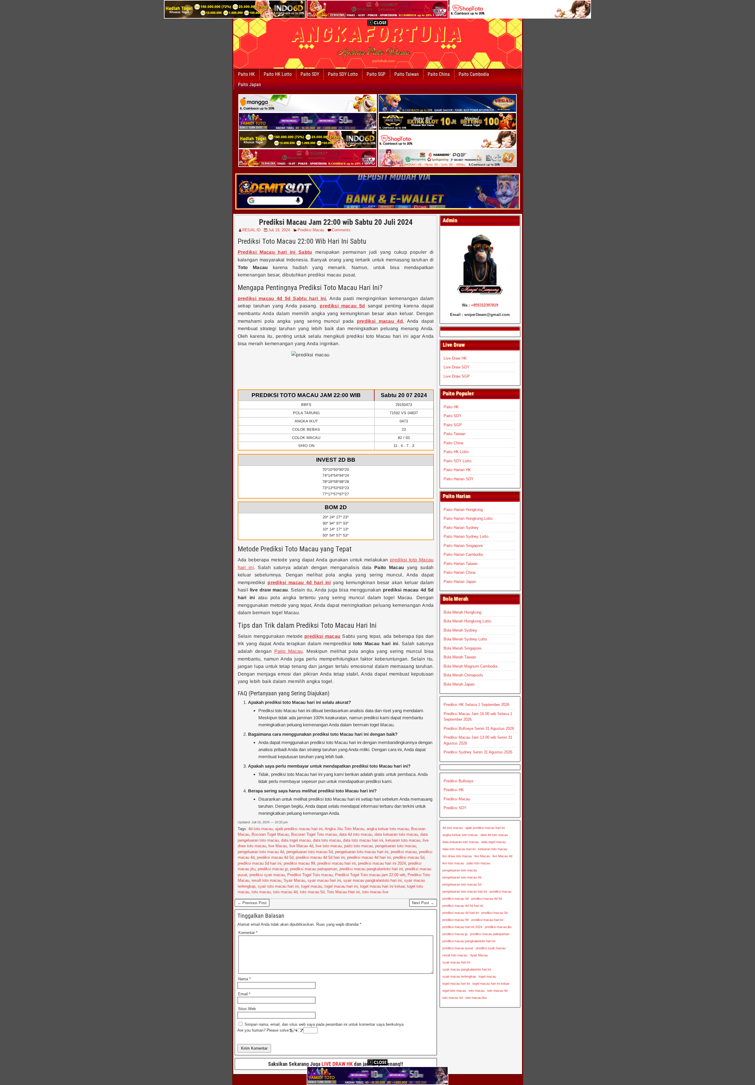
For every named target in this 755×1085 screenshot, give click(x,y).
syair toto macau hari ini (278, 886)
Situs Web (247, 1009)
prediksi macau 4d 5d (275, 857)
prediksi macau (404, 852)
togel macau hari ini (341, 886)
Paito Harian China (459, 572)
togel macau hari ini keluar (382, 886)
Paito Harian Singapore (463, 545)
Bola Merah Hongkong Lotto (467, 621)
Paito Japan (249, 84)
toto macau (261, 892)
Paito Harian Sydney (461, 527)
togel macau (311, 886)
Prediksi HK (454, 790)
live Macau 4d (301, 846)
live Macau (277, 846)
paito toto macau (358, 846)
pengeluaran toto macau (395, 846)
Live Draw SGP (457, 376)
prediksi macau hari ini (336, 863)
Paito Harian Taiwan (460, 563)
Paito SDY (310, 74)
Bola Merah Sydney (460, 630)
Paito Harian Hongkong (463, 509)
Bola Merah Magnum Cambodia (470, 666)
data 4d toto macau (355, 834)
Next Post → (423, 903)
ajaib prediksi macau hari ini (299, 829)
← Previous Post (252, 903)
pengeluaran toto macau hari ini (361, 852)
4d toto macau (260, 829)
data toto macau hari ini (363, 840)
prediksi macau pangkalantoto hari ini (371, 869)
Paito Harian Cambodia (463, 554)
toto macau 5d (312, 892)
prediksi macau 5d (408, 857)
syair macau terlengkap (459, 976)
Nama (244, 979)
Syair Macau (294, 880)
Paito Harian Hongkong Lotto (468, 518)
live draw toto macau (457, 856)
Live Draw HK (455, 358)
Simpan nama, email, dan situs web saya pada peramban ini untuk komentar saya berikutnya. (324, 1024)
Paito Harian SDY (459, 479)
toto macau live (375, 892)
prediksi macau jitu (498, 927)
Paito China (439, 74)
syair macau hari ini (324, 880)
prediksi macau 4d (455, 898)
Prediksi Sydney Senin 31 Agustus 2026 (478, 752)
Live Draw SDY (457, 367)
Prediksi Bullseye (458, 781)
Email (244, 994)
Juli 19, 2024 (279, 230)
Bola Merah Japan (459, 684)
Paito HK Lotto (278, 74)
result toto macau (266, 880)
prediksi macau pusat (457, 948)
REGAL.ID (251, 230)
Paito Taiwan (406, 74)
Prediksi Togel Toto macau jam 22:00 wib (370, 875)
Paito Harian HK (457, 470)
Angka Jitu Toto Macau (344, 829)
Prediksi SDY (455, 808)
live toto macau (329, 846)
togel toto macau (454, 990)
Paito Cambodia (474, 74)
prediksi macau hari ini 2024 (382, 863)
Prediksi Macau (311, 230)
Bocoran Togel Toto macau (314, 834)
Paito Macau (288, 651)
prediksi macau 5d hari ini (259, 863)
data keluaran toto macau (396, 834)
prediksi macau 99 (299, 863)
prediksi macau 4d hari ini (369, 857)
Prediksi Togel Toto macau (310, 875)
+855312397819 (484, 305)
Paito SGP (376, 74)
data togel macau (296, 840)
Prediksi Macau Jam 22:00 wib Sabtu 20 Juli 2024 (336, 222)
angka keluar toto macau (388, 829)
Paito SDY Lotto (343, 74)
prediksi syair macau (267, 875)
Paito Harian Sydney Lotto (466, 536)
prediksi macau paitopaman (313, 869)
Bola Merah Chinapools (463, 675)
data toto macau (327, 840)
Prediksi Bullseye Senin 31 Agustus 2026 (479, 728)
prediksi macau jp (273, 869)
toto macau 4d (285, 892)
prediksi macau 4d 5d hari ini (320, 857)
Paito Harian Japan (460, 581)
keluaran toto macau (402, 840)
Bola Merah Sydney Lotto (465, 639)
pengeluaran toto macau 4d (261, 852)
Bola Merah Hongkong (462, 612)
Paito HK (246, 74)
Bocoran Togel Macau (270, 834)
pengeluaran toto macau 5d (309, 852)
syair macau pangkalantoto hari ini (372, 880)
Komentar (247, 932)
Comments (341, 230)
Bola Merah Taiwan (460, 657)
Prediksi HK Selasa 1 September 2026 (476, 704)
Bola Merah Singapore (462, 648)
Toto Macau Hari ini (343, 892)
